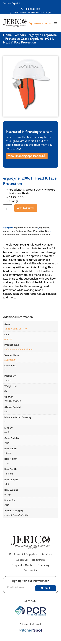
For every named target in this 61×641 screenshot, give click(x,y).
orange (8, 339)
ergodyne (34, 35)
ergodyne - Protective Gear (18, 231)
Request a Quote (22, 565)
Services (46, 554)
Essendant (9, 359)
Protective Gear (41, 231)
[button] (55, 23)
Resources (38, 559)
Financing (43, 565)
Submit (45, 588)
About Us (22, 559)
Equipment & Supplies (26, 227)
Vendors (20, 35)
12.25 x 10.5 (11, 328)
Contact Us (30, 570)
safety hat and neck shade (18, 349)
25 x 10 (23, 328)
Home (7, 35)
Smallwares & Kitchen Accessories (22, 234)
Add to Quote (25, 208)
